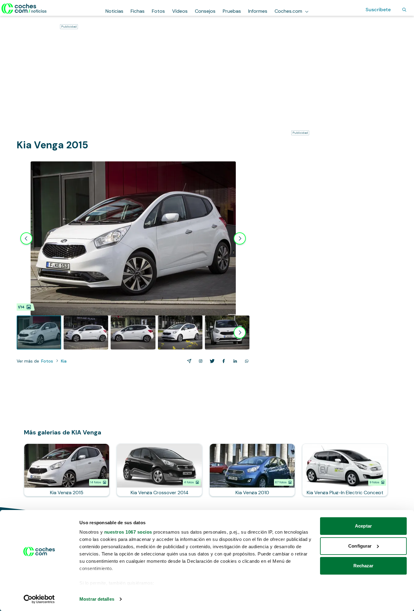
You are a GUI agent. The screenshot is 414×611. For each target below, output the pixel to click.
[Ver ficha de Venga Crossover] (159, 470)
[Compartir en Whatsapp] (245, 361)
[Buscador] (404, 10)
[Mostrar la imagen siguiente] (240, 238)
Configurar (360, 546)
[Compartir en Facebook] (222, 361)
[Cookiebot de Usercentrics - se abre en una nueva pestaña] (39, 599)
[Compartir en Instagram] (199, 361)
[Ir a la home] (24, 8)
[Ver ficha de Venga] (66, 470)
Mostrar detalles (96, 599)
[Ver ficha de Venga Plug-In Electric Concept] (344, 470)
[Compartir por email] (188, 361)
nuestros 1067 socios (128, 532)
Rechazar (363, 565)
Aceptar (363, 525)
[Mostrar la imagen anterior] (26, 238)
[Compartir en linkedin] (234, 361)
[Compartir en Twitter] (211, 361)
